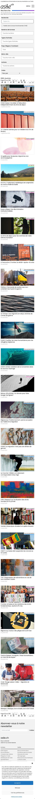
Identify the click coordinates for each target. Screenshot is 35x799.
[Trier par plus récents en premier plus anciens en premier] (10, 73)
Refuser (17, 788)
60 (25, 82)
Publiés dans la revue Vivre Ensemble (15, 25)
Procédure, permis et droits (25, 752)
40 (19, 82)
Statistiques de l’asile (6, 757)
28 (2, 82)
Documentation (5, 752)
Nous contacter (5, 741)
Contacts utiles (22, 759)
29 (5, 82)
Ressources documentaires (25, 757)
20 (24, 80)
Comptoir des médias (7, 754)
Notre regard (4, 750)
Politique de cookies (16, 796)
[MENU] (33, 6)
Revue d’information (23, 750)
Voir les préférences (17, 793)
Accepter (17, 783)
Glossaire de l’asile (23, 754)
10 (21, 80)
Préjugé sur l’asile (5, 756)
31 (10, 82)
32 (13, 82)
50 (22, 82)
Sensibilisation (5, 759)
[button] (32, 763)
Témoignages (21, 756)
